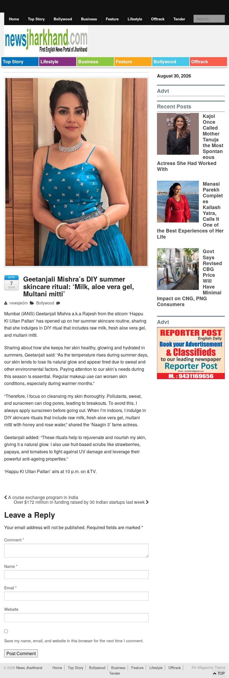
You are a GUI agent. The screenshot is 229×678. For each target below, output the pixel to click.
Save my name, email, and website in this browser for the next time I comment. (74, 640)
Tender (179, 18)
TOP (220, 673)
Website (11, 609)
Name (10, 566)
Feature (112, 18)
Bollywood (63, 18)
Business (89, 18)
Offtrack (157, 18)
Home (14, 18)
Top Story (36, 18)
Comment (14, 540)
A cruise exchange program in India (42, 497)
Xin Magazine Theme (208, 667)
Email (10, 587)
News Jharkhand (28, 667)
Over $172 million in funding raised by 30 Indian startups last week (80, 502)
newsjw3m (18, 303)
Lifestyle (135, 18)
